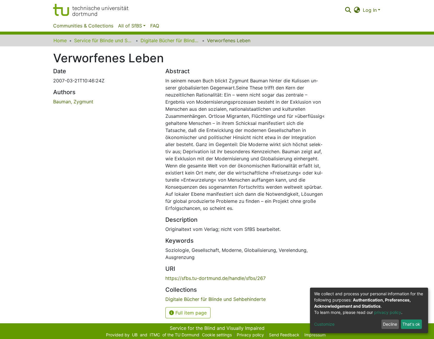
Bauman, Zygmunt (73, 102)
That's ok (411, 324)
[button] (357, 10)
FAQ (154, 26)
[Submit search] (348, 10)
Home (60, 40)
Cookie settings (217, 334)
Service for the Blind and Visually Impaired (217, 328)
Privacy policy (250, 334)
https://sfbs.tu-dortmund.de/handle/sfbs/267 (215, 278)
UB (135, 334)
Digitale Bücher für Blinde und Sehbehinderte (170, 40)
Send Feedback (284, 334)
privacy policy (387, 312)
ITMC (155, 334)
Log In (370, 10)
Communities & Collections (83, 26)
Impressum (315, 334)
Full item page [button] (190, 313)
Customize (324, 324)
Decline (390, 324)
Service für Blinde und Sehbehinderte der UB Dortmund (103, 40)
